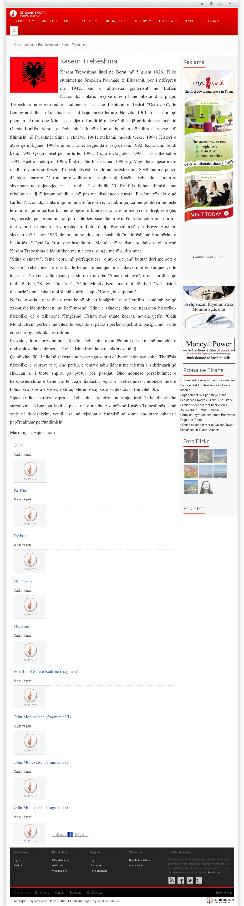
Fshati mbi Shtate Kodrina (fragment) (46, 671)
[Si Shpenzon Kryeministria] (207, 306)
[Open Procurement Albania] (207, 273)
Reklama (75, 892)
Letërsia (166, 21)
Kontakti (213, 21)
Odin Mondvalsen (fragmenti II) (41, 762)
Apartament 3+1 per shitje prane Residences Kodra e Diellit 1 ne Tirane (206, 397)
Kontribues (42, 892)
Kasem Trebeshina (74, 44)
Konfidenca (94, 892)
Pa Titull (21, 490)
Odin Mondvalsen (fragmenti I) (41, 807)
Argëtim (140, 21)
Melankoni (23, 581)
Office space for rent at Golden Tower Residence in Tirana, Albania (207, 427)
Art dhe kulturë (55, 21)
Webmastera (59, 870)
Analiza (18, 865)
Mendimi (21, 626)
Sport (190, 21)
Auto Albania (136, 865)
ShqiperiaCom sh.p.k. (105, 901)
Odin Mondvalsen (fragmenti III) (42, 716)
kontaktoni (214, 872)
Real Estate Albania (140, 860)
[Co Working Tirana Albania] (207, 146)
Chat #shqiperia (61, 860)
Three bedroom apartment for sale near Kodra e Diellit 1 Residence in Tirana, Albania (208, 385)
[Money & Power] (207, 350)
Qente (19, 445)
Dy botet (21, 535)
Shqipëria (22, 21)
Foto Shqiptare (99, 870)
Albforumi (57, 865)
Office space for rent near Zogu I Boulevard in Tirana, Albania (203, 407)
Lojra (93, 860)
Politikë (87, 21)
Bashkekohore (48, 44)
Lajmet (17, 860)
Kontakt (59, 892)
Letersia (29, 44)
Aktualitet (113, 21)
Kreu (17, 44)
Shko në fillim (224, 892)
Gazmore (96, 865)
